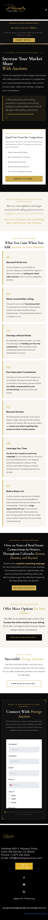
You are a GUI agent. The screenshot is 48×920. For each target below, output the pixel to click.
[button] (46, 10)
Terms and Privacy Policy (35, 914)
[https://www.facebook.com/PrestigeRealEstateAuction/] (24, 878)
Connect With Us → (24, 40)
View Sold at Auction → (24, 684)
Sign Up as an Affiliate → (24, 637)
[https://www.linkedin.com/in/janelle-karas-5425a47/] (24, 891)
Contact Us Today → (24, 179)
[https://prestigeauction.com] (15, 10)
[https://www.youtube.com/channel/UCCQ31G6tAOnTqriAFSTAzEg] (24, 884)
